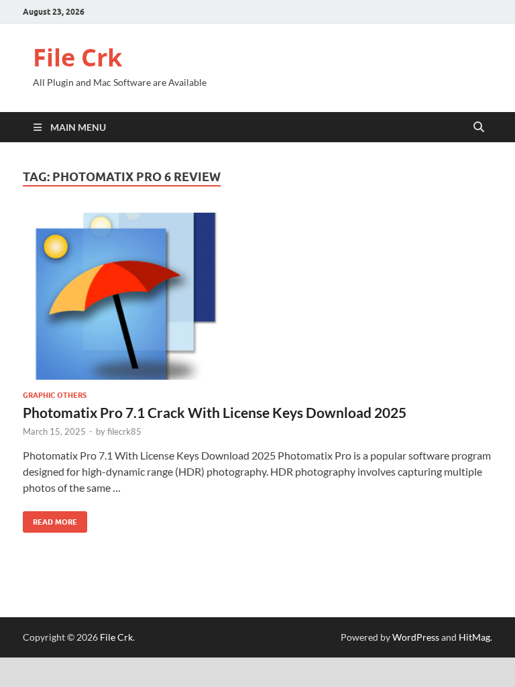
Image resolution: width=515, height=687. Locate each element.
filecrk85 (124, 431)
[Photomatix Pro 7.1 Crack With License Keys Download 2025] (257, 296)
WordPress (415, 637)
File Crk (77, 57)
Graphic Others (55, 395)
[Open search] (479, 127)
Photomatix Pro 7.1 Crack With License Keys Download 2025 (214, 412)
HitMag (474, 637)
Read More (50, 519)
